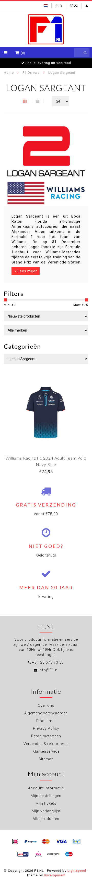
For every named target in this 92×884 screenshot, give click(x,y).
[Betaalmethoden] (15, 841)
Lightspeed (76, 871)
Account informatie (46, 788)
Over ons (46, 705)
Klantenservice (46, 751)
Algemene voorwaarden (46, 713)
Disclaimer (46, 721)
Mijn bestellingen (46, 796)
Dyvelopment (55, 875)
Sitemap (46, 759)
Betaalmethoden (46, 736)
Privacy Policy (46, 728)
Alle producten (46, 819)
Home (9, 72)
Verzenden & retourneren (46, 744)
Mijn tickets (46, 803)
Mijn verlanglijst (46, 811)
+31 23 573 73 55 (48, 662)
